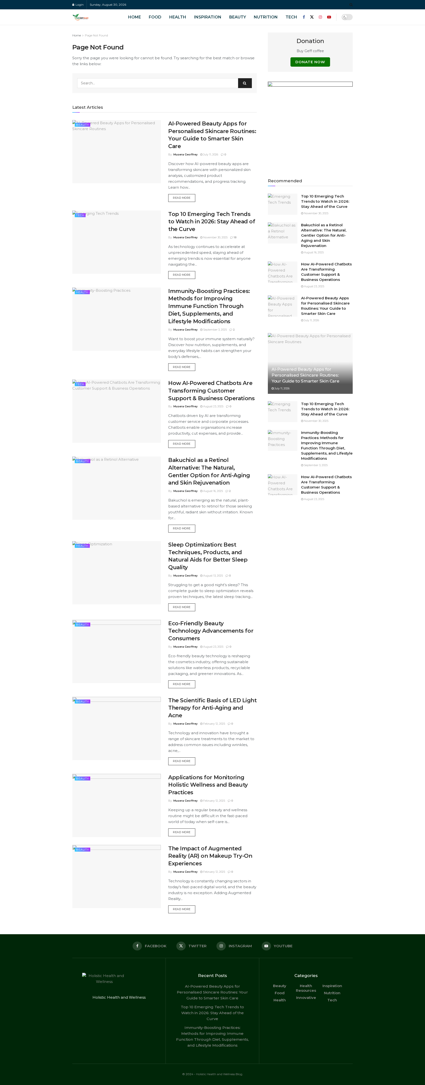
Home (76, 35)
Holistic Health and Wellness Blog (219, 1074)
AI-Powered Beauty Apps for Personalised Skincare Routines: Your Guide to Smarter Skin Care (305, 375)
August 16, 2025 (212, 491)
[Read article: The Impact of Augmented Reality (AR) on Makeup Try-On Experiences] (116, 876)
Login (79, 4)
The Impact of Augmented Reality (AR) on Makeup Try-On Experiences (210, 856)
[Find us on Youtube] (329, 17)
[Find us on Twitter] (312, 17)
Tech (291, 17)
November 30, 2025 (215, 237)
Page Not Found (96, 35)
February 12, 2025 (213, 723)
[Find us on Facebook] (304, 17)
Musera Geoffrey (185, 154)
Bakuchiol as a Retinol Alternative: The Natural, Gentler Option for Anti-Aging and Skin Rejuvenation (323, 235)
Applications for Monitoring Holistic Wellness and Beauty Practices (208, 785)
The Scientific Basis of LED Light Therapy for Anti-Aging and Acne (212, 708)
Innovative (306, 997)
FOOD (155, 17)
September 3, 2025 (214, 329)
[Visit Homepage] (87, 17)
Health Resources (306, 988)
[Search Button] (351, 4)
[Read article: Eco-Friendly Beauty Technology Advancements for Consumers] (116, 651)
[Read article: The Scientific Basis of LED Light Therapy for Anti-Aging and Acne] (116, 728)
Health (82, 292)
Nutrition (266, 17)
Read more (184, 197)
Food (280, 993)
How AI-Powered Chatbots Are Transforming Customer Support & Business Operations (211, 391)
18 (235, 237)
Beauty (237, 17)
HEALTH (177, 17)
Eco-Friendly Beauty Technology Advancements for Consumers (210, 631)
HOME (134, 17)
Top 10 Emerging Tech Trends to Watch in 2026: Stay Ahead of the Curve (211, 222)
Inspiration (207, 17)
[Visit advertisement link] (310, 124)
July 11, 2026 (210, 154)
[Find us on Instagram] (320, 17)
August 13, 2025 (212, 575)
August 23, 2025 (212, 406)
